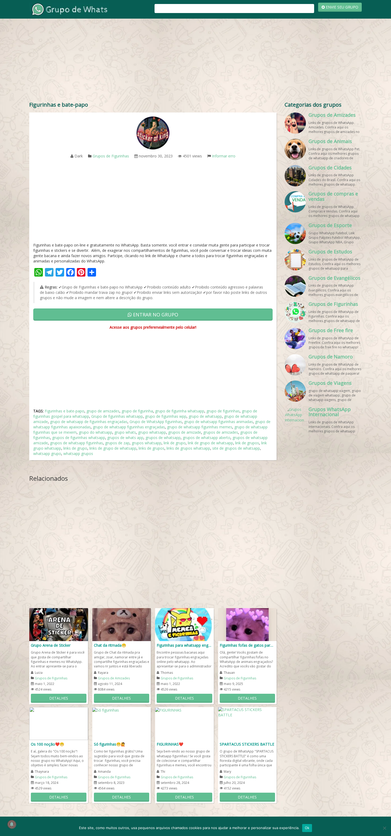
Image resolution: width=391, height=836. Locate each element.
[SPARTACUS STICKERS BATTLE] (247, 711)
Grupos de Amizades (114, 678)
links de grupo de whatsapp (112, 448)
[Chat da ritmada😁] (121, 624)
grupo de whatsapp (205, 416)
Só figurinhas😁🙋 (109, 744)
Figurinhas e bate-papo (64, 410)
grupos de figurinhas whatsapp (78, 437)
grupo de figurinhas (223, 410)
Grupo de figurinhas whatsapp (117, 416)
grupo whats (125, 432)
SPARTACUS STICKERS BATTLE (247, 744)
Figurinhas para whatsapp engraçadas (184, 645)
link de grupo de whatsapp (210, 442)
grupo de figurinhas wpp (165, 416)
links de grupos (151, 448)
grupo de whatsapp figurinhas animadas (218, 421)
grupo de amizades (102, 410)
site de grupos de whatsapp (236, 448)
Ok (307, 828)
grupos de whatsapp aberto (206, 437)
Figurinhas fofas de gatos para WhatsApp (247, 645)
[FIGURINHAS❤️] (168, 709)
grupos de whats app (125, 437)
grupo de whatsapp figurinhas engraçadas (129, 426)
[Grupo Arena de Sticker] (58, 624)
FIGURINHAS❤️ (170, 744)
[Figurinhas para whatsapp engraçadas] (184, 624)
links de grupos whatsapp (188, 448)
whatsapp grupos (78, 453)
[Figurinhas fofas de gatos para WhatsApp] (247, 624)
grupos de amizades (220, 432)
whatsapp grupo (47, 453)
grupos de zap (117, 442)
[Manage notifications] (11, 824)
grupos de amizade (184, 432)
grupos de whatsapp (163, 437)
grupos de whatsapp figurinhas (76, 442)
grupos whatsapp (146, 442)
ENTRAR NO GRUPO (155, 314)
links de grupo (75, 448)
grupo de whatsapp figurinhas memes (199, 426)
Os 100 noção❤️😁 (47, 744)
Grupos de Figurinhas (111, 155)
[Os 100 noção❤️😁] (58, 723)
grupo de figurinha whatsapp (179, 410)
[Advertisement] (195, 61)
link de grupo (175, 442)
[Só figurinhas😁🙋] (105, 709)
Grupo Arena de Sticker (50, 645)
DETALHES (58, 698)
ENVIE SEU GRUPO (341, 7)
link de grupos (247, 442)
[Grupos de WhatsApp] (69, 8)
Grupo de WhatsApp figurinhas (156, 421)
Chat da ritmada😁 (110, 645)
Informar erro (223, 155)
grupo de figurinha (137, 410)
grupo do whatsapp (95, 432)
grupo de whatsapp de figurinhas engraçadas (88, 421)
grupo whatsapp (152, 432)
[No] (384, 828)
